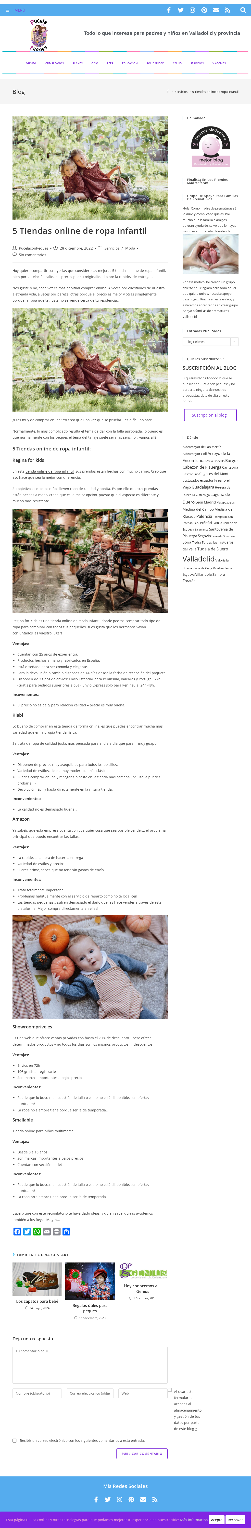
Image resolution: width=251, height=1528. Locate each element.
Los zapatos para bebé (37, 1301)
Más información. (194, 1519)
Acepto (216, 1519)
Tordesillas (209, 542)
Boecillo (219, 461)
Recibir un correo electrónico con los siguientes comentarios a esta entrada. (82, 1440)
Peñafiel (206, 522)
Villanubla (203, 574)
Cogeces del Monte (214, 473)
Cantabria (230, 467)
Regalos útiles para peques (90, 1308)
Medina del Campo (198, 509)
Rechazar (235, 1519)
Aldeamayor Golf (195, 453)
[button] (243, 10)
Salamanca (201, 529)
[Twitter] (181, 10)
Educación (130, 63)
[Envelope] (216, 10)
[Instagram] (192, 10)
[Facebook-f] (169, 10)
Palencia (204, 516)
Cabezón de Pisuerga (202, 467)
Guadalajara (203, 487)
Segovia (204, 535)
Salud (177, 63)
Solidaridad (155, 63)
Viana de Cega (202, 568)
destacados (191, 480)
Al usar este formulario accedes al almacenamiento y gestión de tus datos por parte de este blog (187, 1410)
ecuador (206, 480)
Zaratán (189, 580)
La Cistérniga (201, 495)
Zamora (219, 574)
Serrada (217, 536)
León (199, 502)
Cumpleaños (54, 63)
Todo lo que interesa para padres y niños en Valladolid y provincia (162, 33)
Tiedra (196, 542)
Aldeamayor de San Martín (202, 447)
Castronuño (191, 474)
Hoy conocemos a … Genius (143, 1288)
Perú (196, 523)
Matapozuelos (226, 502)
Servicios (197, 63)
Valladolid (199, 559)
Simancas (229, 536)
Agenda (31, 63)
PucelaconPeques (33, 248)
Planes (78, 63)
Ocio (94, 63)
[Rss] (228, 10)
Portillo (217, 523)
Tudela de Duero (212, 549)
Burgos (231, 460)
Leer (110, 63)
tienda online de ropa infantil (49, 471)
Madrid (210, 502)
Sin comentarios (32, 254)
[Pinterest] (204, 10)
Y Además (219, 63)
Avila (209, 461)
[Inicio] (168, 91)
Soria (187, 542)
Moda (130, 248)
